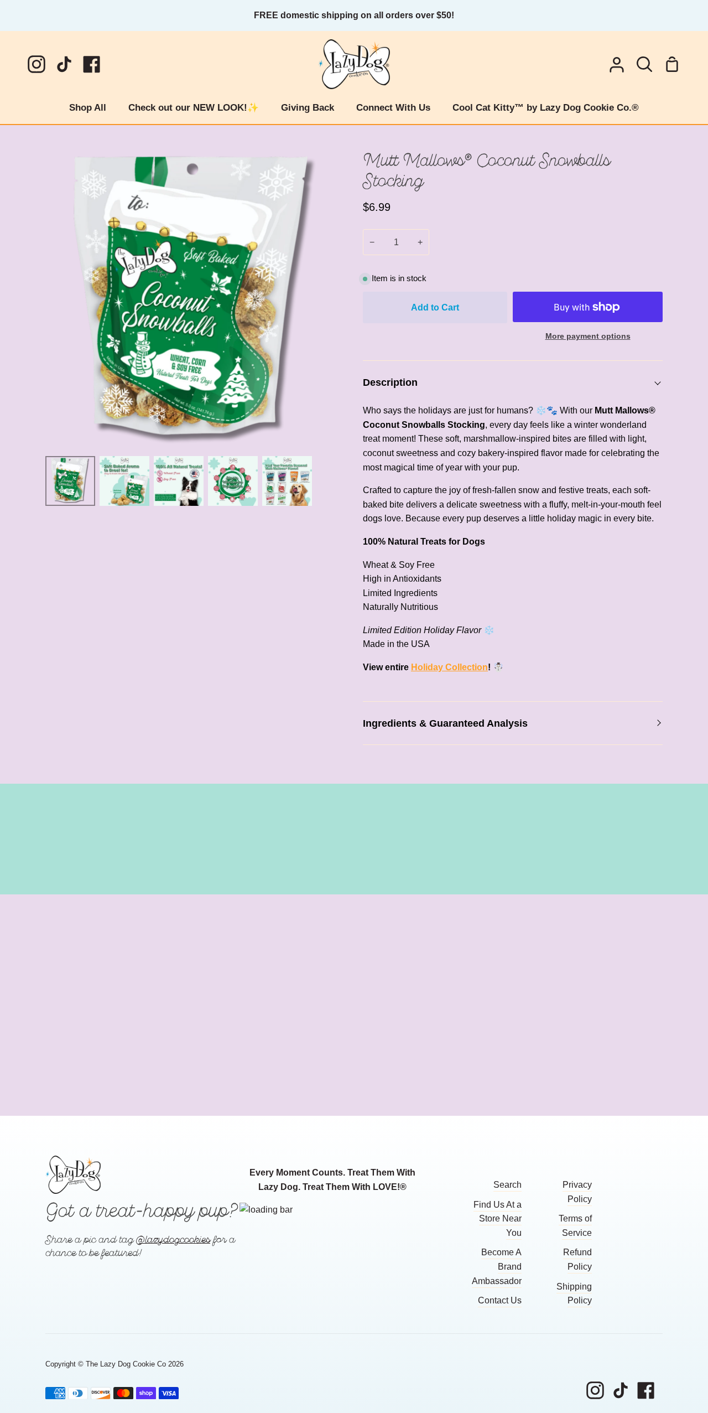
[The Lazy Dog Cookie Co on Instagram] (595, 1390)
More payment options (588, 336)
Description (390, 382)
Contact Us (500, 1300)
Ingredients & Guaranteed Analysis (445, 723)
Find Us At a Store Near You (497, 1219)
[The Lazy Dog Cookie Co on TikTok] (620, 1390)
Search (507, 1184)
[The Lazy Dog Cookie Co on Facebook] (646, 1390)
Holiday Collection (449, 667)
